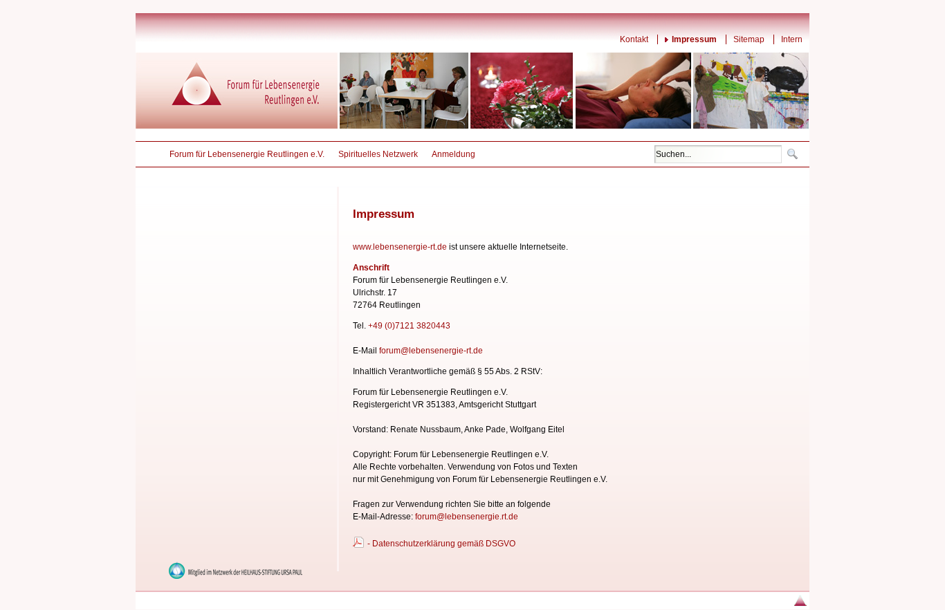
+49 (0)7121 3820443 (409, 326)
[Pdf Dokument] (358, 546)
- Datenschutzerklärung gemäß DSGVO (441, 543)
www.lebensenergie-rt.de (400, 247)
